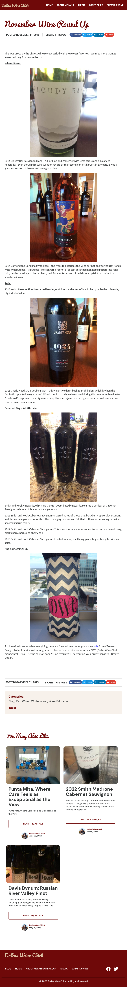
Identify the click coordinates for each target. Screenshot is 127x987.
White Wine (39, 701)
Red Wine (23, 701)
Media (81, 5)
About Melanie (65, 5)
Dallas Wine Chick (37, 833)
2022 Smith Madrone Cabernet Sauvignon (89, 791)
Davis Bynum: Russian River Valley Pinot (33, 890)
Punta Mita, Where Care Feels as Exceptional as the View (29, 796)
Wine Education (59, 701)
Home (49, 5)
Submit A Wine (115, 5)
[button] (76, 35)
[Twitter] (116, 969)
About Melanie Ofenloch (41, 968)
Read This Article (33, 823)
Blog (11, 701)
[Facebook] (108, 969)
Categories (96, 5)
